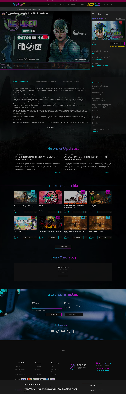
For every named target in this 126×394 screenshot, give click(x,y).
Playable (95, 131)
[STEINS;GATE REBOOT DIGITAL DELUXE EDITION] (75, 197)
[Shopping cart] (108, 4)
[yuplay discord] (52, 331)
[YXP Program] (90, 4)
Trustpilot (72, 363)
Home (15, 9)
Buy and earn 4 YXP (116, 46)
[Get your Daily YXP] (97, 4)
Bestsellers (37, 369)
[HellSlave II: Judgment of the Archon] (50, 223)
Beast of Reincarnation (96, 231)
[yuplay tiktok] (57, 331)
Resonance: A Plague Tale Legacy (24, 206)
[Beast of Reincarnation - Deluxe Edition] (75, 223)
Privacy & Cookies (19, 372)
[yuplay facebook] (73, 331)
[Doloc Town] (25, 223)
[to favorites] (123, 43)
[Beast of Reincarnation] (100, 223)
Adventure (29, 9)
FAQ (52, 372)
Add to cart (115, 43)
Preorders (37, 372)
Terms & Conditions (43, 310)
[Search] (49, 4)
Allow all (92, 385)
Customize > (92, 390)
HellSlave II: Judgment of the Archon (50, 231)
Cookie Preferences (20, 374)
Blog (52, 366)
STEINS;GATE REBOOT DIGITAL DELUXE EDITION (74, 206)
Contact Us (54, 374)
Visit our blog (74, 315)
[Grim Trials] (50, 197)
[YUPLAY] (19, 4)
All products (22, 9)
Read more (50, 127)
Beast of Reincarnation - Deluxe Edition (74, 232)
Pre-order (28, 212)
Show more (63, 247)
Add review (63, 276)
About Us (17, 366)
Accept (41, 310)
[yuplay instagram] (63, 331)
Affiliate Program (55, 369)
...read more (58, 172)
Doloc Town (18, 231)
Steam (97, 53)
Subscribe (53, 315)
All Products (38, 366)
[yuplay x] (68, 331)
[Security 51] (100, 197)
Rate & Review (120, 19)
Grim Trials (42, 206)
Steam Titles (38, 374)
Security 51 (92, 206)
